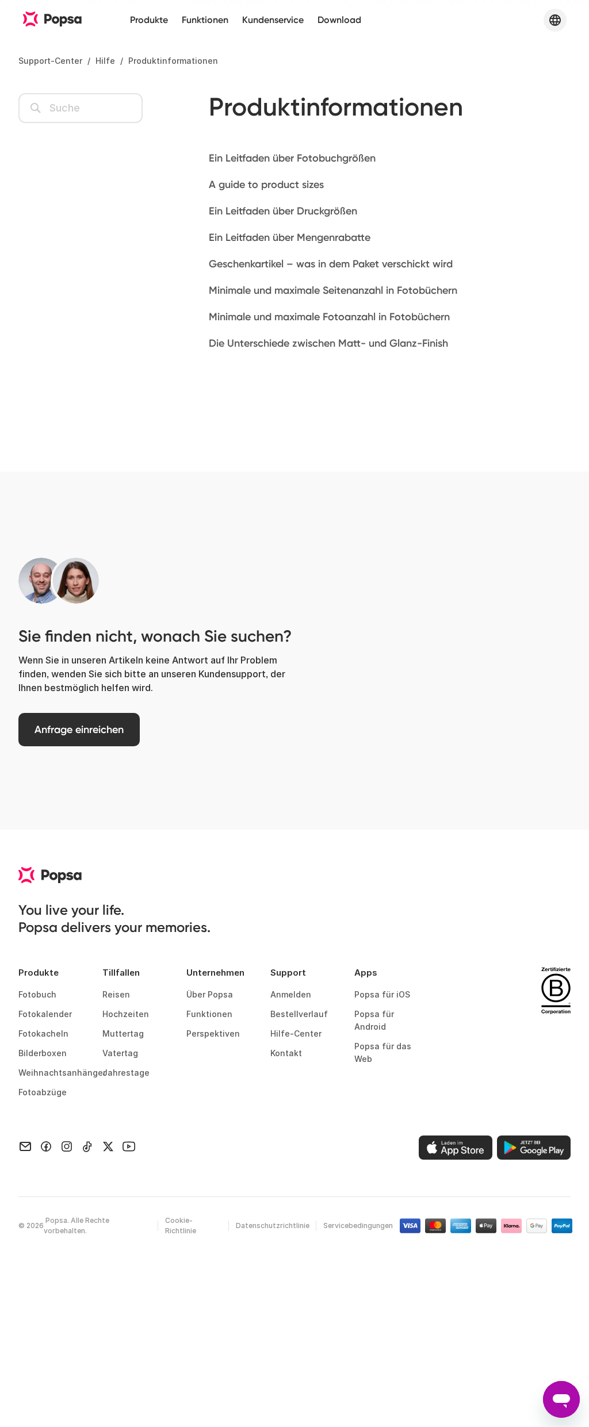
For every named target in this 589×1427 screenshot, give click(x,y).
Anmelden (290, 994)
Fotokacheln (43, 1033)
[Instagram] (67, 1145)
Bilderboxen (42, 1053)
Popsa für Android (374, 1020)
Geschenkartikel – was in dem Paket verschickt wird (331, 264)
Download (339, 19)
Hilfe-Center (296, 1033)
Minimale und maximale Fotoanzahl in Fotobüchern (329, 316)
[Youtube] (129, 1145)
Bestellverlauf (299, 1014)
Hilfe (105, 61)
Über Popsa (209, 994)
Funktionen (205, 19)
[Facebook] (46, 1145)
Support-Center (50, 61)
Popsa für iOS (382, 994)
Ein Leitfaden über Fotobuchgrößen (292, 158)
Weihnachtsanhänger (51, 1072)
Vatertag (120, 1053)
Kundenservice (273, 19)
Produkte (149, 19)
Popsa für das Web (382, 1052)
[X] (108, 1145)
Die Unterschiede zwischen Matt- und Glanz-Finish (328, 343)
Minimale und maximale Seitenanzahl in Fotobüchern (333, 290)
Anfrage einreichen (79, 729)
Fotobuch (37, 994)
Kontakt (286, 1053)
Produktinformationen (173, 61)
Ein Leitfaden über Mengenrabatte (289, 237)
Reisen (116, 994)
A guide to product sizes (266, 184)
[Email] (25, 1145)
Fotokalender (45, 1014)
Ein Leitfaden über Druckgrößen (283, 211)
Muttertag (123, 1033)
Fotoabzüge (42, 1092)
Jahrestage (126, 1072)
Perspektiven (213, 1033)
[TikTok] (87, 1145)
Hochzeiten (125, 1014)
